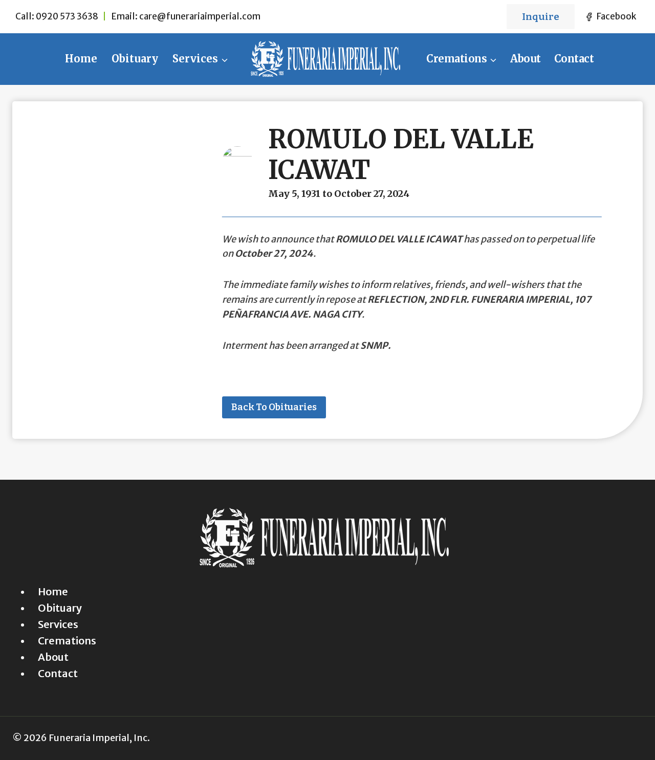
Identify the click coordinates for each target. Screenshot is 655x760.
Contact (574, 58)
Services (58, 624)
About (525, 58)
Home (81, 58)
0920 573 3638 (67, 16)
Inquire (540, 17)
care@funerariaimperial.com (199, 16)
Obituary (135, 58)
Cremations (67, 640)
